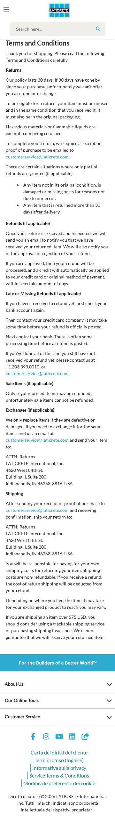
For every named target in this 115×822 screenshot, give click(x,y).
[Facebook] (33, 737)
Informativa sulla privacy (59, 768)
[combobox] (59, 29)
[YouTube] (59, 737)
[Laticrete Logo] (50, 10)
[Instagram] (46, 737)
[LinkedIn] (72, 737)
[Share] (84, 737)
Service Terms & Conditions (59, 775)
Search (98, 29)
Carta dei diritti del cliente (59, 752)
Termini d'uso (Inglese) (59, 760)
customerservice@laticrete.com (37, 156)
